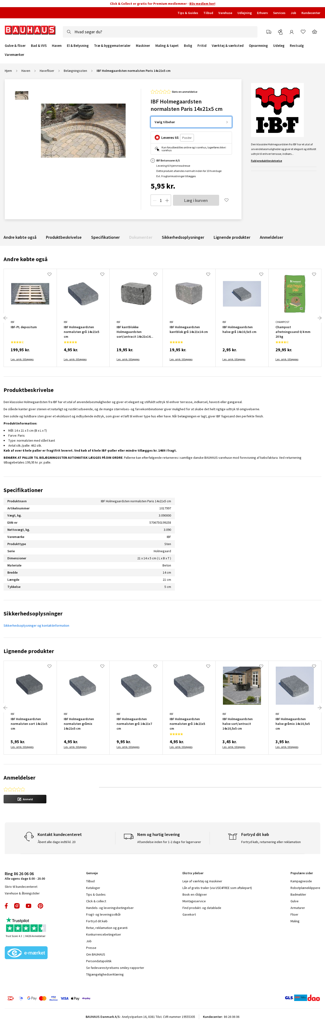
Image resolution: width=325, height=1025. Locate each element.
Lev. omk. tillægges (22, 359)
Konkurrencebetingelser (103, 934)
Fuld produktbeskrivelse (266, 160)
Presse (91, 948)
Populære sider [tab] (302, 873)
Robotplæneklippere (305, 888)
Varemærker (14, 54)
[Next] (319, 318)
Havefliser (47, 70)
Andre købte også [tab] (26, 259)
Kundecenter (310, 13)
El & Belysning (78, 46)
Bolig (188, 46)
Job (293, 13)
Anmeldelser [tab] (19, 777)
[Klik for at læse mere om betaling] (76, 998)
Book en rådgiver (194, 894)
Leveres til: (170, 137)
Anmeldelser (271, 237)
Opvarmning (258, 46)
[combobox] (160, 32)
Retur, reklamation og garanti (107, 928)
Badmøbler (298, 894)
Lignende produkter (232, 237)
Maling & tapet (167, 46)
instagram (17, 906)
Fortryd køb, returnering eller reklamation (271, 842)
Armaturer (298, 908)
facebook (6, 906)
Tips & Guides (187, 13)
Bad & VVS (39, 46)
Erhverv (262, 13)
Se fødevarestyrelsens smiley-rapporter (115, 968)
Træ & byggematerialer (112, 46)
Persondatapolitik (99, 961)
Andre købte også (20, 237)
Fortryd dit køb (97, 921)
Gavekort (189, 914)
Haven (57, 46)
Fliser (294, 914)
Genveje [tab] (92, 873)
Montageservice (194, 901)
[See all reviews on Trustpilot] (26, 925)
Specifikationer (105, 237)
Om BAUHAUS (95, 954)
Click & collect (96, 901)
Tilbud (208, 13)
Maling (295, 921)
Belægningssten (75, 70)
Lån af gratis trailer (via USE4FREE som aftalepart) (217, 888)
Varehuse (225, 13)
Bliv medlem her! (202, 3)
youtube (28, 906)
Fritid (202, 46)
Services (279, 13)
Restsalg (297, 46)
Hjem (8, 70)
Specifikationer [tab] (23, 490)
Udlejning (244, 13)
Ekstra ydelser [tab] (192, 873)
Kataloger (93, 888)
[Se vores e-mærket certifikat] (26, 953)
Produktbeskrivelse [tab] (29, 390)
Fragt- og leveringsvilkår (103, 914)
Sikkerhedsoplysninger (183, 237)
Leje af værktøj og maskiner (202, 881)
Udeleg (279, 46)
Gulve (295, 901)
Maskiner (143, 46)
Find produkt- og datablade (201, 908)
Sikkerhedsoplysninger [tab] (33, 613)
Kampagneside (301, 881)
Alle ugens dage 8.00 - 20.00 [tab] (25, 876)
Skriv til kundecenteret (21, 886)
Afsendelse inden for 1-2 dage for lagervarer (169, 842)
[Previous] (5, 318)
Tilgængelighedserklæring (105, 974)
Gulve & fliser (15, 46)
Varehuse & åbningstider (22, 893)
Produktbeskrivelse (64, 237)
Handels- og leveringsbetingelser (110, 908)
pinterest (40, 906)
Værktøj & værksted (228, 46)
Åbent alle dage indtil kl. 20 (56, 842)
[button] (25, 799)
